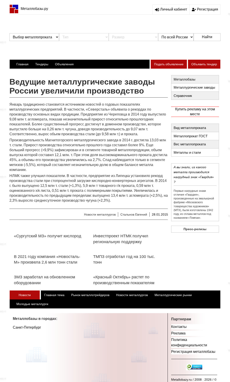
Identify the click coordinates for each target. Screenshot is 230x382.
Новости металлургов (100, 214)
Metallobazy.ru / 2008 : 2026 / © (194, 379)
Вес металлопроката (190, 144)
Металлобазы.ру (34, 9)
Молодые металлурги (32, 304)
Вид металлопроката (190, 128)
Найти (207, 37)
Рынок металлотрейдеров (90, 295)
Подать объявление (169, 64)
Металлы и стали (187, 152)
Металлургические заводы (194, 87)
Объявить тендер (204, 64)
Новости (25, 295)
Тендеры (41, 64)
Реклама (178, 333)
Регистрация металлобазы (193, 352)
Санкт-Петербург (27, 327)
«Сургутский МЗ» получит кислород (47, 236)
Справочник (183, 96)
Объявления (64, 64)
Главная (22, 64)
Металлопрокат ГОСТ (191, 136)
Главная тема (54, 295)
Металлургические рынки (173, 295)
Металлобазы (184, 79)
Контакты (179, 327)
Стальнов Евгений (133, 214)
